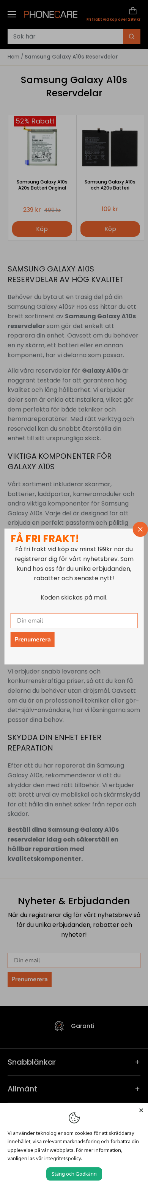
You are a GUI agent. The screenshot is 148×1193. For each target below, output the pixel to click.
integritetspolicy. (63, 1158)
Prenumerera (32, 639)
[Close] (141, 1110)
